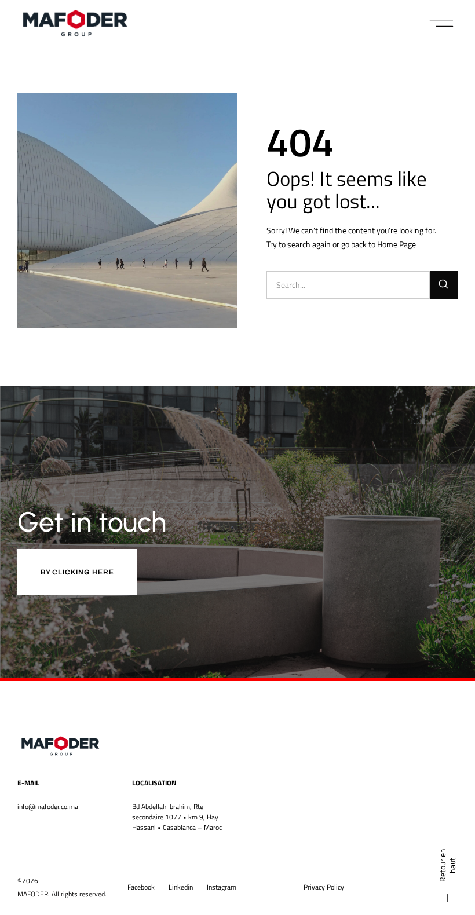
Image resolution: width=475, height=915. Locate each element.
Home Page (396, 244)
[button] (441, 23)
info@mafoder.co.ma (47, 806)
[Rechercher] (444, 285)
